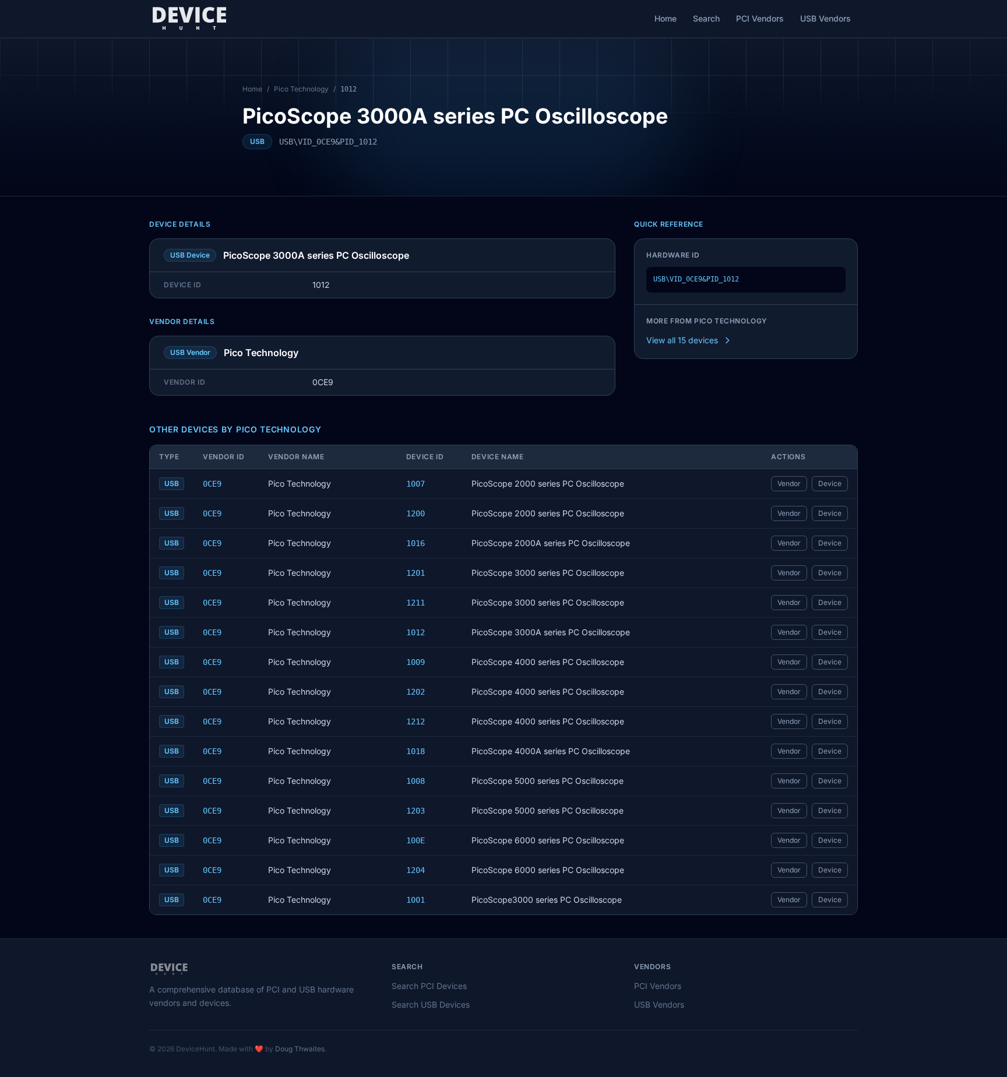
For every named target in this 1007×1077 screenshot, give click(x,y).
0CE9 (212, 483)
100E (415, 840)
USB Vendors (825, 18)
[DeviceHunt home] (189, 19)
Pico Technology (301, 89)
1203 (415, 810)
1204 (415, 870)
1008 (415, 781)
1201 (415, 573)
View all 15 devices (682, 340)
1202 (415, 691)
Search (706, 18)
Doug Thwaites (300, 1048)
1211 (415, 602)
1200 (415, 513)
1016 (415, 543)
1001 (415, 899)
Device (829, 483)
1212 (415, 721)
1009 (415, 662)
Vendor (789, 483)
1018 (415, 751)
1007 (415, 483)
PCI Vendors (760, 18)
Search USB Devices (431, 1004)
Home (665, 18)
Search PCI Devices (429, 986)
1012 (415, 632)
